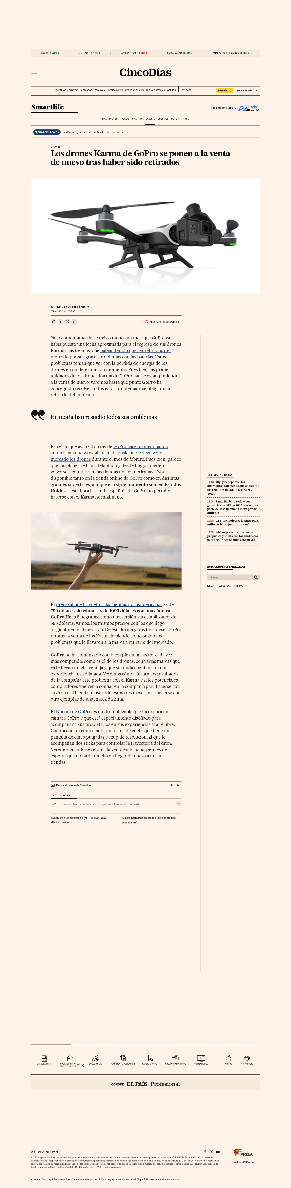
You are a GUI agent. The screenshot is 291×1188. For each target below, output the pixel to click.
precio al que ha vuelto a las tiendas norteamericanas (109, 604)
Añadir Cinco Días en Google (164, 321)
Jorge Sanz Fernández (70, 307)
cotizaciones (201, 1064)
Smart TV (137, 119)
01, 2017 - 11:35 (63, 311)
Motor (175, 119)
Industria (134, 804)
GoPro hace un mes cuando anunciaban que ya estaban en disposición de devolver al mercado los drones (109, 453)
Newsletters (155, 1179)
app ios (228, 1064)
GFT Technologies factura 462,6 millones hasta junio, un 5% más (233, 522)
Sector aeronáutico (84, 804)
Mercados (86, 90)
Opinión (171, 90)
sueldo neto (95, 1064)
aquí (134, 822)
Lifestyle (163, 119)
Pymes (185, 119)
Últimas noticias (155, 90)
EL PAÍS (184, 89)
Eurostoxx (224, 586)
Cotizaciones (115, 90)
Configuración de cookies (84, 1179)
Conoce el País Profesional (145, 1083)
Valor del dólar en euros (225, 53)
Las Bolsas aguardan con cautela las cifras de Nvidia (93, 132)
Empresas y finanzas (66, 90)
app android (247, 1064)
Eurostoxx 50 (174, 53)
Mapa (140, 1179)
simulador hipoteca (70, 1064)
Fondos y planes (134, 90)
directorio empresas (175, 1064)
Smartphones (109, 119)
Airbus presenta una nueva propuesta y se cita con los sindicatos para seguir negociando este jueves (232, 536)
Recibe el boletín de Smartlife (73, 785)
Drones (66, 804)
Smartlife (47, 107)
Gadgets (150, 119)
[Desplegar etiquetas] (179, 803)
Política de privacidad (110, 1179)
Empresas (105, 804)
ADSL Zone (248, 108)
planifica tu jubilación (123, 1064)
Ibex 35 (44, 53)
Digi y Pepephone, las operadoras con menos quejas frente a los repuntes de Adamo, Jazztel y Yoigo (233, 487)
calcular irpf (44, 1064)
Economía (100, 90)
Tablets (125, 119)
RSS (146, 1179)
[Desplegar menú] (34, 72)
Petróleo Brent (128, 53)
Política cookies (62, 1179)
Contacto (36, 1179)
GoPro (54, 804)
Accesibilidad (129, 1179)
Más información (60, 822)
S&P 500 (84, 53)
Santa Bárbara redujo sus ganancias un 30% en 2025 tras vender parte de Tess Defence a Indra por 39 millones (232, 507)
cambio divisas (149, 1064)
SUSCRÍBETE (224, 90)
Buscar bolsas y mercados (226, 566)
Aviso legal (47, 1179)
